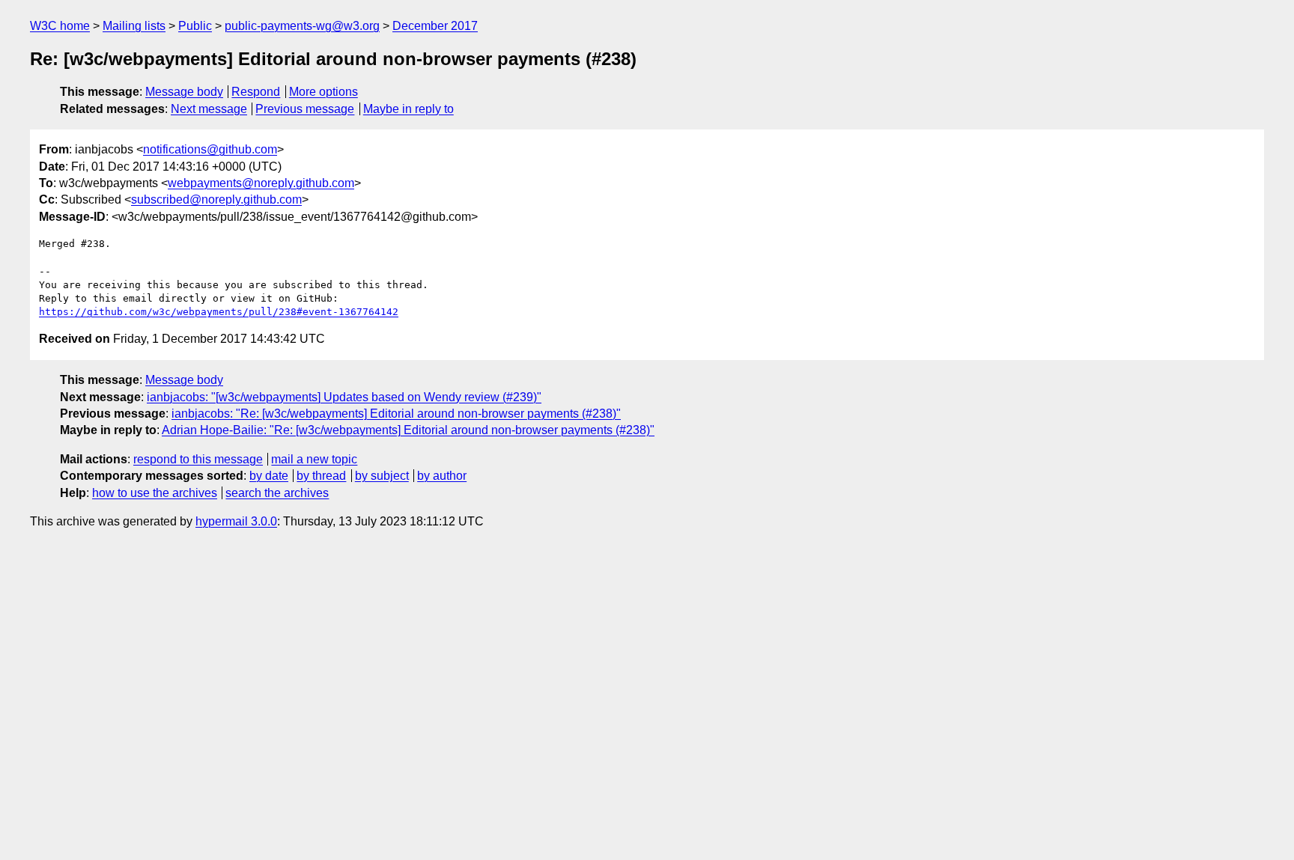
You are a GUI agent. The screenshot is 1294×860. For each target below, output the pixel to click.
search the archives (277, 493)
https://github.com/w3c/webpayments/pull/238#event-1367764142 (218, 311)
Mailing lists (134, 25)
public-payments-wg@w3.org (302, 25)
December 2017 (435, 25)
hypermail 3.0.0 (236, 521)
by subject (382, 475)
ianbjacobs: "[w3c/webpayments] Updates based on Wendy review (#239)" (344, 397)
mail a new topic (314, 459)
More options (323, 91)
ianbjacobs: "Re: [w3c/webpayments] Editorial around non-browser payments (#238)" (396, 413)
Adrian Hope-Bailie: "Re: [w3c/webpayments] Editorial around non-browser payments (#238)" (408, 430)
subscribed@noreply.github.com (216, 199)
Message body (184, 91)
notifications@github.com (210, 149)
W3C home (60, 25)
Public (195, 25)
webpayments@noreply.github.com (261, 183)
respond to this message (198, 459)
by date (268, 475)
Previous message (304, 109)
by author (442, 475)
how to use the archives (154, 493)
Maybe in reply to (408, 109)
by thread (321, 475)
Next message (209, 109)
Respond (255, 91)
